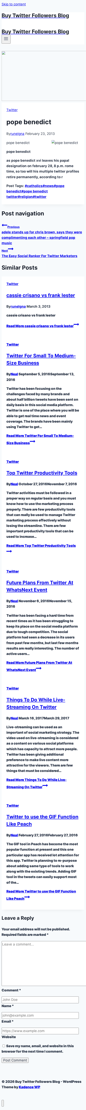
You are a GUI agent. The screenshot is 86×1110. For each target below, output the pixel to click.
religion (25, 197)
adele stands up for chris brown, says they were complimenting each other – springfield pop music (42, 235)
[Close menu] (3, 1103)
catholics (34, 186)
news (48, 186)
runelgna (17, 134)
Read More (40, 326)
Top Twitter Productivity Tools (41, 473)
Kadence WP (29, 1087)
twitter (39, 197)
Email (8, 1021)
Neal (14, 374)
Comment (11, 990)
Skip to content (14, 4)
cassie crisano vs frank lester (40, 295)
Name (8, 1006)
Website (9, 1037)
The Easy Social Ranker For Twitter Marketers (39, 253)
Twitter (12, 110)
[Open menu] (6, 39)
